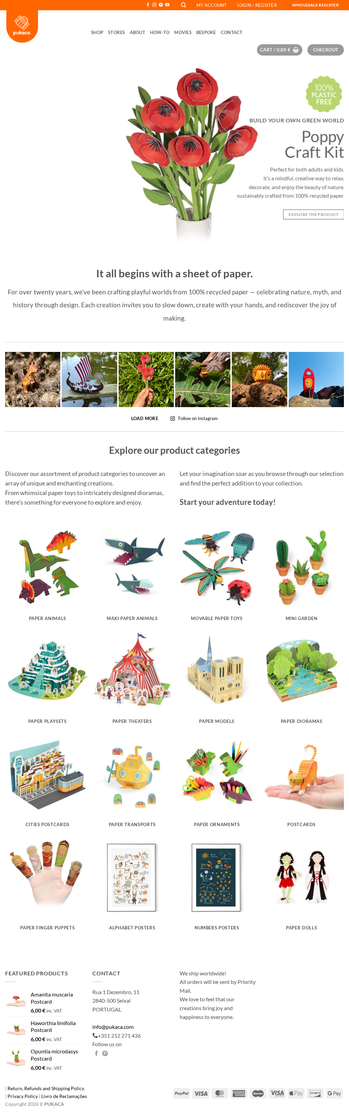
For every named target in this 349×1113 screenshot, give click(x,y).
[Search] (183, 5)
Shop (97, 32)
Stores (116, 32)
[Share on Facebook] (96, 1054)
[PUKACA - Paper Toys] (43, 27)
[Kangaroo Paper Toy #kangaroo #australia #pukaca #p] (32, 379)
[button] (257, 5)
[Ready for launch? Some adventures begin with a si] (316, 379)
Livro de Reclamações (64, 1096)
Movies (183, 32)
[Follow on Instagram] (154, 5)
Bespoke (206, 32)
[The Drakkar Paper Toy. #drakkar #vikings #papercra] (89, 379)
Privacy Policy (23, 1096)
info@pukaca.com (113, 1026)
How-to (160, 32)
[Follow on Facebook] (148, 5)
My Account (211, 5)
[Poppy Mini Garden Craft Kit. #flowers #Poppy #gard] (146, 379)
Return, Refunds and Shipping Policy (45, 1088)
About (137, 32)
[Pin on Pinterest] (105, 1054)
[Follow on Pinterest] (161, 5)
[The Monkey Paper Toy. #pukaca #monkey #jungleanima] (202, 379)
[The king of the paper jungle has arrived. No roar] (259, 379)
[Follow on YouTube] (167, 5)
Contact (232, 32)
